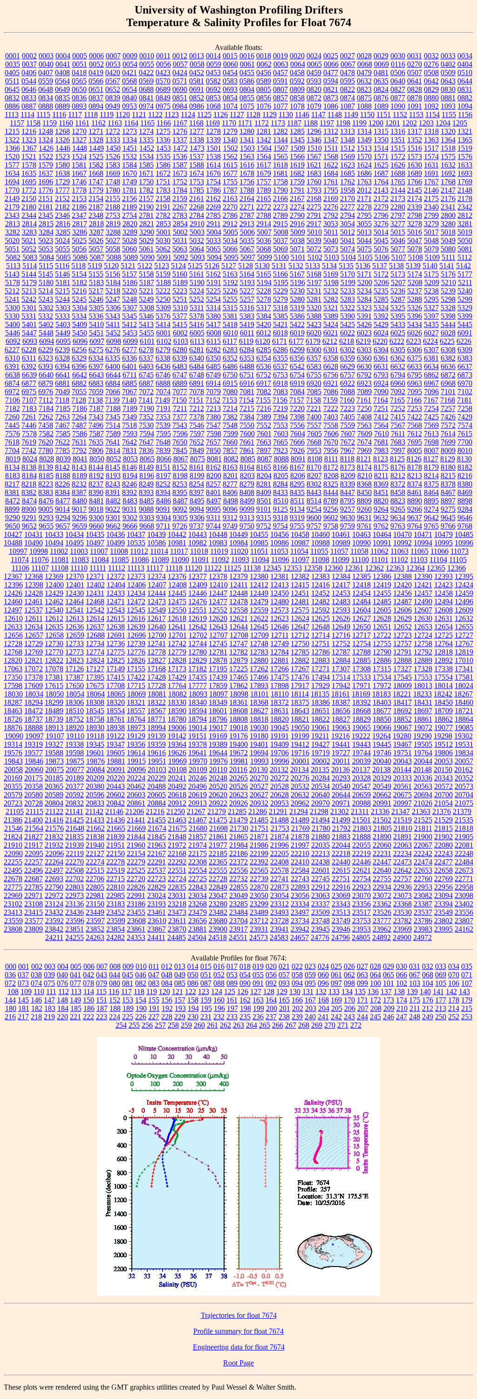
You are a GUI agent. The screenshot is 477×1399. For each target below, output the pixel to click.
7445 (12, 425)
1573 (414, 156)
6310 (12, 358)
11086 (140, 560)
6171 (279, 341)
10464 (382, 534)
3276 (381, 224)
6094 (46, 341)
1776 (45, 190)
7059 (96, 392)
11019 (219, 551)
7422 (414, 417)
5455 (146, 333)
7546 (196, 425)
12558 (238, 610)
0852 (196, 98)
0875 (364, 98)
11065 (419, 551)
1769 (464, 182)
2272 (263, 207)
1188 (310, 123)
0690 (179, 89)
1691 (431, 173)
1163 (115, 123)
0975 (163, 106)
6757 (347, 375)
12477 (218, 602)
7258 (464, 408)
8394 (163, 492)
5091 (164, 257)
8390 (96, 492)
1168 (196, 123)
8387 (79, 492)
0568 (129, 81)
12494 (443, 602)
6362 (397, 358)
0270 (414, 64)
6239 (62, 350)
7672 (347, 442)
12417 (341, 585)
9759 (347, 526)
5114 (29, 266)
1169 (212, 123)
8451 (381, 492)
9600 (314, 518)
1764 (381, 182)
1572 (397, 156)
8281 (263, 484)
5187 (146, 282)
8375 (431, 484)
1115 (43, 114)
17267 (300, 669)
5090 (147, 257)
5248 (129, 299)
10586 (156, 543)
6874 (12, 383)
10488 (13, 543)
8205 (280, 476)
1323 (28, 140)
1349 (364, 140)
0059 (213, 64)
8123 (380, 459)
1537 (196, 156)
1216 (28, 131)
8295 (297, 484)
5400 (12, 324)
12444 (156, 593)
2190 (146, 207)
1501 (213, 148)
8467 (448, 492)
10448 (218, 534)
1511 (331, 148)
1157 (17, 123)
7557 (314, 425)
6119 (246, 341)
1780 (112, 190)
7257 (448, 408)
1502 (230, 148)
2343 (12, 215)
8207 (314, 476)
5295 (431, 299)
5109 (432, 257)
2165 (263, 198)
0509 (448, 73)
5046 (397, 240)
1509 (297, 148)
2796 (381, 215)
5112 (464, 257)
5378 (196, 316)
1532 (129, 156)
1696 (45, 182)
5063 (179, 249)
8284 (280, 484)
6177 (296, 341)
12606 (402, 610)
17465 (238, 677)
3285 (62, 232)
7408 (364, 417)
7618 (12, 442)
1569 (347, 156)
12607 (423, 610)
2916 (297, 224)
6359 (347, 358)
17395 (95, 677)
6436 (163, 366)
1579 (45, 165)
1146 (302, 114)
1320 (448, 131)
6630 (364, 366)
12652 (402, 627)
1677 (230, 173)
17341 (464, 669)
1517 (431, 148)
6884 (112, 383)
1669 (112, 173)
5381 (230, 316)
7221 (314, 408)
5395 (397, 316)
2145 (414, 190)
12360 (333, 568)
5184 (113, 282)
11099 (340, 560)
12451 (300, 593)
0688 (146, 89)
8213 (414, 476)
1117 (75, 114)
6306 (414, 350)
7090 (381, 392)
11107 (40, 568)
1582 (96, 165)
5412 (129, 324)
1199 (359, 123)
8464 (431, 492)
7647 (146, 442)
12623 (279, 618)
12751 (320, 643)
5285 (381, 299)
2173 (397, 198)
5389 (330, 316)
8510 (280, 501)
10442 (177, 534)
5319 (297, 308)
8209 (348, 476)
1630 (414, 165)
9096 (230, 509)
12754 (361, 643)
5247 (112, 299)
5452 (113, 333)
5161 (196, 274)
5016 (414, 232)
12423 (443, 585)
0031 (414, 56)
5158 (146, 274)
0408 (62, 73)
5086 (80, 257)
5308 (146, 308)
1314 (364, 131)
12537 (33, 610)
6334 (96, 358)
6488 (246, 366)
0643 (448, 81)
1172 (261, 123)
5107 (398, 257)
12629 (402, 618)
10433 (54, 534)
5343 (112, 316)
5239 (448, 291)
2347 (79, 215)
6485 (213, 366)
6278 (146, 350)
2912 (230, 224)
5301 (29, 308)
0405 (12, 73)
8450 (364, 492)
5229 (280, 291)
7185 (62, 408)
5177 (464, 274)
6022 (347, 333)
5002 (180, 232)
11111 (97, 568)
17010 (464, 660)
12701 (177, 635)
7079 (213, 392)
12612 (54, 618)
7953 (314, 450)
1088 (364, 106)
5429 (381, 324)
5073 (330, 249)
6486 (230, 366)
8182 (464, 467)
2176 (448, 198)
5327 (431, 308)
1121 (139, 114)
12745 (218, 643)
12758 (423, 643)
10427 (13, 534)
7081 (246, 392)
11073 (459, 551)
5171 (364, 274)
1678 (246, 173)
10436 (115, 534)
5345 (129, 316)
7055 (79, 392)
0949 (112, 106)
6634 (431, 366)
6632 (397, 366)
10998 (38, 551)
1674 (196, 173)
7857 (230, 450)
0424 (179, 73)
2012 (364, 190)
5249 (146, 299)
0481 (381, 73)
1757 (263, 182)
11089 (160, 560)
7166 (414, 400)
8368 (364, 484)
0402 (448, 64)
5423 (314, 324)
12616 (136, 618)
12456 (402, 593)
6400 (112, 366)
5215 (62, 291)
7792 (79, 450)
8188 (62, 476)
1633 (464, 165)
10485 (464, 534)
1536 (179, 156)
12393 (443, 576)
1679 (263, 173)
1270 (79, 131)
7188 (113, 408)
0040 (46, 64)
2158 (163, 198)
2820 (130, 224)
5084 (46, 257)
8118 (347, 459)
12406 (136, 585)
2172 (381, 198)
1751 (163, 182)
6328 (62, 358)
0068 (364, 64)
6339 (179, 358)
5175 (431, 274)
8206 (297, 476)
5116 (62, 266)
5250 (163, 299)
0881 (448, 98)
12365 (436, 568)
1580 (62, 165)
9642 (431, 518)
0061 (247, 64)
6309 (464, 350)
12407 (157, 585)
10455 (259, 534)
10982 (197, 543)
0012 (179, 56)
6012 (263, 333)
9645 (448, 518)
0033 (448, 56)
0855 (246, 98)
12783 (259, 652)
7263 (62, 417)
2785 (213, 215)
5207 (398, 282)
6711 (130, 375)
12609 (464, 610)
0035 (12, 64)
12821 (33, 660)
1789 (263, 190)
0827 (397, 89)
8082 (231, 459)
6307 (431, 350)
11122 (213, 568)
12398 (34, 585)
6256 (79, 350)
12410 (218, 585)
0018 (263, 56)
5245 (79, 299)
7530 (146, 425)
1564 (263, 156)
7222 (330, 408)
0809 (297, 89)
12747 (238, 643)
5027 (112, 240)
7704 (12, 450)
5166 (280, 274)
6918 (280, 383)
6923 (364, 383)
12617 (156, 618)
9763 (397, 526)
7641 (112, 442)
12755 (382, 643)
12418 (361, 585)
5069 (280, 249)
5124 (178, 266)
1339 (213, 140)
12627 (361, 618)
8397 (196, 492)
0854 (230, 98)
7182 (12, 408)
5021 (28, 240)
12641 (177, 627)
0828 (414, 89)
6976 (45, 392)
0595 (347, 81)
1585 (146, 165)
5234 (364, 291)
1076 (263, 106)
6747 (179, 375)
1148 (334, 114)
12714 (320, 635)
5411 (113, 324)
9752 (263, 526)
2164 (246, 198)
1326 (62, 140)
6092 (13, 341)
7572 (448, 425)
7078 (196, 392)
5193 (247, 282)
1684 (330, 173)
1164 (131, 123)
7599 (230, 434)
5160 (179, 274)
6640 (46, 375)
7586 (79, 434)
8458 (397, 492)
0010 (146, 56)
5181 (62, 282)
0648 (45, 89)
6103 (180, 341)
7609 (364, 434)
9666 (130, 526)
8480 (79, 501)
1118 (91, 114)
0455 (246, 73)
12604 (361, 610)
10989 (341, 543)
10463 (361, 534)
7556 (297, 425)
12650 (361, 627)
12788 (361, 652)
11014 (159, 551)
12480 (279, 602)
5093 (197, 257)
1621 (314, 165)
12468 (95, 602)
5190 (197, 282)
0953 (129, 106)
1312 (330, 131)
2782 (163, 215)
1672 (163, 173)
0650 (79, 89)
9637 (414, 518)
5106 (382, 257)
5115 (46, 266)
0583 (230, 81)
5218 (112, 291)
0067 (348, 64)
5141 (446, 266)
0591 (280, 81)
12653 (423, 627)
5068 (263, 249)
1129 (269, 114)
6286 (280, 350)
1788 (246, 190)
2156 (129, 198)
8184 (29, 476)
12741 (156, 643)
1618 (280, 165)
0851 (179, 98)
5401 (29, 324)
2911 (213, 224)
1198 (343, 123)
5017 (431, 232)
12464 (74, 602)
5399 (464, 316)
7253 (414, 408)
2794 (347, 215)
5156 (112, 274)
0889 (62, 106)
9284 (464, 509)
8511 (297, 501)
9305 (180, 518)
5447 (29, 333)
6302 (347, 350)
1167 (180, 123)
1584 (129, 165)
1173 (278, 123)
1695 (28, 182)
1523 (62, 156)
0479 (364, 73)
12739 (136, 643)
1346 (314, 140)
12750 (300, 643)
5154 (79, 274)
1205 (459, 123)
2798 (414, 215)
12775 (115, 652)
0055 (146, 64)
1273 (129, 131)
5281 (314, 299)
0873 (330, 98)
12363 (395, 568)
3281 (464, 224)
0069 (381, 64)
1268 (62, 131)
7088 (347, 392)
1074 (230, 106)
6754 (297, 375)
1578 (28, 165)
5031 (179, 240)
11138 (252, 568)
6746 (163, 375)
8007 (431, 450)
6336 (129, 358)
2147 (448, 190)
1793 (314, 190)
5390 (347, 316)
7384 (246, 417)
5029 (146, 240)
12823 (74, 660)
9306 (197, 518)
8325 (330, 484)
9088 (146, 509)
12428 (33, 593)
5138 (396, 266)
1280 (246, 131)
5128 (245, 266)
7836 (146, 450)
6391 (12, 366)
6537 (280, 366)
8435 (297, 492)
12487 (402, 602)
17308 (361, 669)
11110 (79, 568)
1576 (464, 156)
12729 (33, 643)
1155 (449, 114)
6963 (414, 383)
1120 (123, 114)
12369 (54, 576)
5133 (312, 266)
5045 (381, 240)
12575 (300, 610)
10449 (238, 534)
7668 (314, 442)
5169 (330, 274)
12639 (136, 627)
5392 (381, 316)
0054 (130, 64)
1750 (146, 182)
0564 (62, 81)
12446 (197, 593)
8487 (180, 501)
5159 (163, 274)
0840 (129, 98)
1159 (49, 123)
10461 (341, 534)
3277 (397, 224)
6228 (28, 350)
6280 (179, 350)
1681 (280, 173)
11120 (193, 568)
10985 (259, 543)
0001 (12, 56)
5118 (78, 266)
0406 (28, 73)
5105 (365, 257)
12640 (156, 627)
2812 (464, 215)
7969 (364, 450)
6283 (230, 350)
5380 (213, 316)
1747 (96, 182)
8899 (12, 509)
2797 (397, 215)
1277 (196, 131)
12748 (259, 643)
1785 (196, 190)
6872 (448, 375)
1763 (364, 182)
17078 (54, 669)
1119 (107, 114)
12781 (218, 652)
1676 (213, 173)
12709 (259, 635)
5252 (196, 299)
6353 (246, 358)
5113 (13, 266)
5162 (213, 274)
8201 (230, 476)
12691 (116, 635)
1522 (45, 156)
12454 (361, 593)
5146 (62, 274)
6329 (79, 358)
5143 (12, 274)
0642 (431, 81)
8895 (431, 501)
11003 (79, 551)
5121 (128, 266)
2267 (179, 207)
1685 (347, 173)
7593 (130, 434)
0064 (297, 64)
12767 (464, 643)
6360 (364, 358)
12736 (115, 643)
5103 (331, 257)
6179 (313, 341)
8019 (13, 459)
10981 (177, 543)
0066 (331, 64)
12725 (443, 635)
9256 (330, 509)
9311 (213, 518)
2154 (96, 198)
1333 (112, 140)
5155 (96, 274)
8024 (29, 459)
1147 (318, 114)
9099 (246, 509)
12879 (238, 660)
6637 (464, 366)
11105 (458, 560)
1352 (414, 140)
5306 (113, 308)
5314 (213, 308)
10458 (300, 534)
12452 (320, 593)
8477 (62, 501)
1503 (247, 148)
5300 (12, 308)
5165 (263, 274)
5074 (347, 249)
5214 (45, 291)
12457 (423, 593)
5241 (12, 299)
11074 (20, 560)
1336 (163, 140)
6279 (163, 350)
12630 (423, 618)
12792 (423, 652)
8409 (263, 492)
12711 (280, 635)
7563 (364, 425)
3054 (347, 224)
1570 (364, 156)
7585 (62, 434)
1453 (163, 148)
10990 (361, 543)
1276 (179, 131)
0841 (146, 98)
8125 (397, 459)
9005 (45, 509)
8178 (414, 467)
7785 (62, 450)
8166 (280, 467)
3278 (414, 224)
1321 (464, 131)
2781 (146, 215)
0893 (79, 106)
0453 (213, 73)
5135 (346, 266)
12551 (197, 610)
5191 (213, 282)
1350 (381, 140)
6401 (129, 366)
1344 (280, 140)
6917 (263, 383)
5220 (129, 291)
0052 (96, 64)
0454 (230, 73)
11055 (319, 551)
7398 (297, 417)
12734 (95, 643)
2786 (230, 215)
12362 (374, 568)
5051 (12, 249)
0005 (79, 56)
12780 (197, 652)
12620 (218, 618)
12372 (115, 576)
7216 (263, 408)
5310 (180, 308)
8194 (130, 476)
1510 (314, 148)
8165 (263, 467)
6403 (146, 366)
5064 (196, 249)
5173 (397, 274)
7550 (246, 425)
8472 (12, 501)
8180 (448, 467)
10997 (18, 551)
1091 (414, 106)
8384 (62, 492)
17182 (197, 669)
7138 (95, 400)
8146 (129, 467)
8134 (12, 467)
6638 (12, 375)
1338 (196, 140)
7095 (414, 392)
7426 (448, 417)
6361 (381, 358)
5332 (45, 316)
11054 (299, 551)
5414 (163, 324)
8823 (397, 501)
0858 (297, 98)
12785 (300, 652)
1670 (129, 173)
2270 (230, 207)
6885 (129, 383)
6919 (297, 383)
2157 (146, 198)
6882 (79, 383)
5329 (464, 308)
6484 (196, 366)
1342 (263, 140)
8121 (363, 459)
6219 (363, 341)
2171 (364, 198)
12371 (95, 576)
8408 (246, 492)
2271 (246, 207)
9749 (230, 526)
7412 (381, 417)
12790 (382, 652)
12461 (33, 602)
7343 (96, 417)
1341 (246, 140)
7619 (28, 442)
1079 (314, 106)
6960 (397, 383)
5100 (281, 257)
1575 (448, 156)
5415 (179, 324)
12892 (443, 660)
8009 (448, 450)
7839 (163, 450)
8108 (314, 459)
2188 (112, 207)
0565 (79, 81)
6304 (381, 350)
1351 (397, 140)
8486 (163, 501)
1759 (297, 182)
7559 (347, 425)
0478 (347, 73)
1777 (62, 190)
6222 (396, 341)
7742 (28, 450)
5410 (96, 324)
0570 (163, 81)
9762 (381, 526)
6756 (330, 375)
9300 (96, 518)
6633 (414, 366)
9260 (364, 509)
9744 (213, 526)
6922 (347, 383)
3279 (431, 224)
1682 (297, 173)
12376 (177, 576)
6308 (448, 350)
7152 (212, 400)
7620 (45, 442)
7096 (431, 392)
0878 (414, 98)
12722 (382, 635)
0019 (280, 56)
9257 (347, 509)
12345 (272, 568)
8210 (364, 476)
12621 (238, 618)
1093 (448, 106)
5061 (146, 249)
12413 (279, 585)
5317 (263, 308)
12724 (423, 635)
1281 (263, 131)
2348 (96, 215)
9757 (314, 526)
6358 (330, 358)
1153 (416, 114)
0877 (397, 98)
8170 (314, 467)
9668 (146, 526)
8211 (381, 476)
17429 (177, 677)
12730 (54, 643)
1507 (280, 148)
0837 (96, 98)
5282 (330, 299)
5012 (347, 232)
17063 (13, 669)
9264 (381, 509)
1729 (62, 182)
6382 (448, 358)
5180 (46, 282)
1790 (280, 190)
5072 (314, 249)
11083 (80, 560)
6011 (247, 333)
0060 (230, 64)
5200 (364, 282)
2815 (46, 224)
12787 (341, 652)
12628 (382, 618)
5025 (79, 240)
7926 (297, 450)
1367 (29, 148)
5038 (297, 240)
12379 (238, 576)
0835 (62, 98)
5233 (347, 291)
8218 (28, 484)
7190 (146, 408)
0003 (46, 56)
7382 (230, 417)
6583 (314, 366)
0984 (179, 106)
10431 (33, 534)
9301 (113, 518)
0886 (12, 106)
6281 (196, 350)
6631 (381, 366)
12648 (320, 627)
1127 (237, 114)
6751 (246, 375)
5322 (347, 308)
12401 (75, 585)
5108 (415, 257)
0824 (381, 89)
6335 (112, 358)
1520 (12, 156)
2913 (246, 224)
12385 (361, 576)
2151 (45, 198)
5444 (448, 324)
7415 (397, 417)
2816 (62, 224)
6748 (196, 375)
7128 (78, 400)
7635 (96, 442)
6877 (28, 383)
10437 (136, 534)
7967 (347, 450)
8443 (314, 492)
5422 (297, 324)
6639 (29, 375)
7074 (163, 392)
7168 (447, 400)
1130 (286, 114)
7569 (431, 425)
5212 (12, 291)
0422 (146, 73)
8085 (247, 459)
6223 (413, 341)
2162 (213, 198)
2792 (330, 215)
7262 (45, 417)
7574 (464, 425)
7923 (280, 450)
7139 (112, 400)
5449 (62, 333)
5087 (96, 257)
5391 (364, 316)
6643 (96, 375)
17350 (13, 677)
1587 (179, 165)
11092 (220, 560)
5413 (146, 324)
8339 (347, 484)
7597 (197, 434)
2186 (79, 207)
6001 (163, 333)
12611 (34, 618)
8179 (431, 467)
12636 (74, 627)
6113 (197, 341)
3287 (96, 232)
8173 (347, 467)
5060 (129, 249)
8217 (12, 484)
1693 (464, 173)
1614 (213, 165)
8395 (179, 492)
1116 (59, 114)
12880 (259, 660)
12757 (402, 643)
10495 (74, 543)
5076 (381, 249)
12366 (456, 568)
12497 (13, 610)
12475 (177, 602)
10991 (382, 543)
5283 (347, 299)
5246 (96, 299)
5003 (197, 232)
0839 (112, 98)
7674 (364, 442)
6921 (330, 383)
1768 (448, 182)
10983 (218, 543)
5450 (79, 333)
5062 (163, 249)
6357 (314, 358)
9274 (431, 509)
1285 (297, 131)
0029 (381, 56)
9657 (62, 526)
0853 (213, 98)
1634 (12, 173)
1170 (229, 123)
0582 (213, 81)
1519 (464, 148)
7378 (196, 417)
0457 (280, 73)
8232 (79, 484)
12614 (95, 618)
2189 (129, 207)
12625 (320, 618)
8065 (147, 459)
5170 (347, 274)
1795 (330, 190)
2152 (62, 198)
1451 (130, 148)
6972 (12, 392)
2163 (230, 198)
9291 (29, 518)
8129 (447, 459)
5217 (96, 291)
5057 (96, 249)
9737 (196, 526)
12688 (95, 635)
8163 (230, 467)
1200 (375, 123)
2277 (347, 207)
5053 (45, 249)
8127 (430, 459)
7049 (62, 392)
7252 (397, 408)
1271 (96, 131)
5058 (112, 249)
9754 (280, 526)
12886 (382, 660)
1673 (179, 173)
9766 (448, 526)
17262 (259, 669)
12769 (33, 652)
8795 (347, 501)
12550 (177, 610)
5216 (79, 291)
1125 (204, 114)
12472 (136, 602)
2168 (314, 198)
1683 (314, 173)
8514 (314, 501)
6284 (246, 350)
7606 (331, 434)
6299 (297, 350)
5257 (246, 299)
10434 (74, 534)
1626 (397, 165)
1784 (179, 190)
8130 (464, 459)
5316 (246, 308)
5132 (295, 266)
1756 (246, 182)
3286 (79, 232)
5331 (28, 316)
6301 (330, 350)
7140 (129, 400)
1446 (62, 148)
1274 (146, 131)
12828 (177, 660)
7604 (297, 434)
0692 (213, 89)
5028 (129, 240)
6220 (380, 341)
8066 (164, 459)
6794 (397, 375)
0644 (464, 81)
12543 (115, 610)
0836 (79, 98)
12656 (13, 635)
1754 (213, 182)
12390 (423, 576)
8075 (197, 459)
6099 (130, 341)
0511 (12, 81)
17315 (382, 669)
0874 (347, 98)
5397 (431, 316)
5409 (79, 324)
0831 (464, 89)
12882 (300, 660)
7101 (448, 392)
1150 (367, 114)
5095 (231, 257)
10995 (443, 543)
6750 (230, 375)
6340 (196, 358)
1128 (253, 114)
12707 (218, 635)
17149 (115, 669)
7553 (280, 425)
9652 (29, 526)
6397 (96, 366)
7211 (180, 408)
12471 (115, 602)
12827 (156, 660)
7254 (431, 408)
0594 (330, 81)
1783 (163, 190)
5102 (314, 257)
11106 (20, 568)
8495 (197, 501)
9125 (280, 509)
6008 (213, 333)
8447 (347, 492)
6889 (179, 383)
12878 (218, 660)
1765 (397, 182)
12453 (341, 593)
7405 (347, 417)
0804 (246, 89)
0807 (280, 89)
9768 (464, 526)
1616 (246, 165)
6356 (297, 358)
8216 (464, 476)
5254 (213, 299)
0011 (163, 56)
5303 (62, 308)
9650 (12, 526)
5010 (314, 232)
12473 (156, 602)
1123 (171, 114)
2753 (112, 215)
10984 (238, 543)
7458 (45, 425)
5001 (163, 232)
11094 (260, 560)
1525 (96, 156)
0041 (62, 64)
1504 (264, 148)
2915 (280, 224)
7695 (414, 442)
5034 (230, 240)
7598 (213, 434)
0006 (96, 56)
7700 (464, 442)
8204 (264, 476)
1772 (28, 190)
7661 (246, 442)
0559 (45, 81)
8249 (146, 484)
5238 (431, 291)
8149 (146, 467)
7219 (280, 408)
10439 (156, 534)
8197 (163, 476)
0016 (246, 56)
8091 (298, 459)
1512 (347, 148)
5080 (448, 249)
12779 (177, 652)
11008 (119, 551)
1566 (297, 156)
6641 (62, 375)
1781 (129, 190)
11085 (120, 560)
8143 (79, 467)
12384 (341, 576)
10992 (402, 543)
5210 (448, 282)
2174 (414, 198)
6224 (430, 341)
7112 (46, 400)
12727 (464, 635)
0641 (414, 81)
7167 (430, 400)
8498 (230, 501)
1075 (246, 106)
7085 (314, 392)
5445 (464, 324)
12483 (341, 602)
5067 (246, 249)
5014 (381, 232)
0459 (314, 73)
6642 (79, 375)
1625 (381, 165)
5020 (12, 240)
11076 (40, 560)
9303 (146, 518)
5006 (247, 232)
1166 (164, 123)
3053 (330, 224)
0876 (381, 98)
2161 (196, 198)
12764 (443, 643)
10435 (95, 534)
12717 (361, 635)
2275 (314, 207)
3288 (113, 232)
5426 (364, 324)
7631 (79, 442)
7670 (330, 442)
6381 (431, 358)
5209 (431, 282)
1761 (330, 182)
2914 (263, 224)
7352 (146, 417)
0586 (246, 81)
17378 (33, 677)
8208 (331, 476)
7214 (230, 408)
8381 (12, 492)
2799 (431, 215)
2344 (28, 215)
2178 (464, 198)
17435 (197, 677)
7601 (264, 434)
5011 (331, 232)
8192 (96, 476)
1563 (246, 156)
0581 (196, 81)
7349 (129, 417)
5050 (464, 240)
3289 (130, 232)
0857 (280, 98)
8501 (264, 501)
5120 (111, 266)
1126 (220, 114)
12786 (320, 652)
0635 (381, 81)
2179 (12, 207)
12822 (54, 660)
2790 (297, 215)
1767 (431, 182)
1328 (96, 140)
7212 (196, 408)
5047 (414, 240)
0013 (196, 56)
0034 (464, 56)
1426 (46, 148)
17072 (33, 669)
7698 (431, 442)
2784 (196, 215)
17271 (320, 669)
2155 (112, 198)
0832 (12, 98)
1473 (197, 148)
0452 (196, 73)
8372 (397, 484)
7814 (112, 450)
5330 (12, 316)
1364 (448, 140)
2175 (431, 198)
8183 (12, 476)
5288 (414, 299)
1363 (431, 140)
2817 (79, 224)
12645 (259, 627)
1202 (409, 123)
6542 (297, 366)
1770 (12, 190)
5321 (330, 308)
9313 (246, 518)
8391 (112, 492)
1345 (297, 140)
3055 (364, 224)
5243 (45, 299)
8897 (448, 501)
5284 (364, 299)
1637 (45, 173)
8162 (213, 467)
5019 (464, 232)
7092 (397, 392)
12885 (361, 660)
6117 (230, 341)
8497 (213, 501)
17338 (443, 669)
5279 (280, 299)
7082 (263, 392)
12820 (13, 660)
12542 (95, 610)
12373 (136, 576)
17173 (177, 669)
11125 (232, 568)
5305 (96, 308)
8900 (28, 509)
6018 (280, 333)
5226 (230, 291)
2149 (12, 198)
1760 (314, 182)
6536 (263, 366)
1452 (146, 148)
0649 (62, 89)
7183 (29, 408)
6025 (397, 333)
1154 (432, 114)
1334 (129, 140)
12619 (197, 618)
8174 (364, 467)
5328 (448, 308)
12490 (423, 602)
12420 (402, 585)
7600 (247, 434)
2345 (45, 215)
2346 (62, 215)
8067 (180, 459)
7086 (330, 392)
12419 (382, 585)
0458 (297, 73)
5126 (211, 266)
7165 (397, 400)
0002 (29, 56)
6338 (163, 358)
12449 (259, 593)
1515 (397, 148)
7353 (163, 417)
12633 (13, 627)
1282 (280, 131)
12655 (464, 627)
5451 (96, 333)
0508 (431, 73)
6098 (113, 341)
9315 (263, 518)
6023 (364, 333)
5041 (347, 240)
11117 (155, 568)
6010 (230, 333)
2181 (45, 207)
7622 (62, 442)
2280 (397, 207)
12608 (443, 610)
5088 (113, 257)
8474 (29, 501)
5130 (262, 266)
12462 (54, 602)
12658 (54, 635)
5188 (163, 282)
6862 (431, 375)
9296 (79, 518)
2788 (263, 215)
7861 (246, 450)
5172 (381, 274)
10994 (423, 543)
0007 (113, 56)
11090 (180, 560)
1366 (12, 148)
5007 (264, 232)
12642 (197, 627)
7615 (464, 434)
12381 (279, 576)
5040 (330, 240)
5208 (415, 282)
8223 (45, 484)
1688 (397, 173)
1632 (448, 165)
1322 (12, 140)
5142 (463, 266)
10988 (320, 543)
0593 (314, 81)
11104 (438, 560)
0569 (146, 81)
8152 (179, 467)
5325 (397, 308)
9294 (62, 518)
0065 (314, 64)
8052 (113, 459)
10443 (197, 534)
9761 (364, 526)
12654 (443, 627)
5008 (280, 232)
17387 (74, 677)
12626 (341, 618)
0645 (12, 89)
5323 (364, 308)
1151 (383, 114)
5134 (329, 266)
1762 (347, 182)
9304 (163, 518)
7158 (313, 400)
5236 (397, 291)
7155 (263, 400)
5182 (79, 282)
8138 (28, 467)
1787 (230, 190)
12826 (136, 660)
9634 (397, 518)
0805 (263, 89)
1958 (347, 190)
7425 (431, 417)
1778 (79, 190)
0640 (397, 81)
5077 (397, 249)
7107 (29, 400)
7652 (196, 442)
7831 (129, 450)
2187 (96, 207)
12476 (197, 602)
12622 (259, 618)
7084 (297, 392)
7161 (363, 400)
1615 (230, 165)
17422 (136, 677)
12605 (382, 610)
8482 (113, 501)
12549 (156, 610)
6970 (464, 383)
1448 (79, 148)
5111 (449, 257)
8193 (113, 476)
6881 (62, 383)
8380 (464, 484)
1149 (351, 114)
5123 (161, 266)
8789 (330, 501)
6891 (196, 383)
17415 (115, 677)
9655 (46, 526)
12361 (354, 568)
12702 (198, 635)
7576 (12, 434)
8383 (45, 492)
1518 (448, 148)
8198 (180, 476)
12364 (415, 568)
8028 (46, 459)
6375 (414, 358)
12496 (464, 602)
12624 (300, 618)
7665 (280, 442)
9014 (62, 509)
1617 (263, 165)
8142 (62, 467)
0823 (364, 89)
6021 (330, 333)
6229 (45, 350)
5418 (230, 324)
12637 (95, 627)
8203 (247, 476)
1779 (96, 190)
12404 (116, 585)
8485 (146, 501)
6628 (330, 366)
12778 (156, 652)
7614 (448, 434)
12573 (279, 610)
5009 (297, 232)
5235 (381, 291)
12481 (300, 602)
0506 (397, 73)
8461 (414, 492)
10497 (95, 543)
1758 (280, 182)
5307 (130, 308)
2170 (347, 198)
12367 (13, 576)
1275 (163, 131)
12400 (54, 585)
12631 (443, 618)
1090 (397, 106)
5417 (213, 324)
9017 (79, 509)
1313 (347, 131)
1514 (381, 148)
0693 (230, 89)
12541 (74, 610)
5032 (196, 240)
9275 (448, 509)
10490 (33, 543)
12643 (218, 627)
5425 (347, 324)
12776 (136, 652)
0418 (79, 73)
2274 (297, 207)
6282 (213, 350)
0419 (96, 73)
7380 (213, 417)
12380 (259, 576)
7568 (414, 425)
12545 (136, 610)
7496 (96, 425)
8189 (79, 476)
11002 (59, 551)
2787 (246, 215)
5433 (397, 324)
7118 (62, 400)
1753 (196, 182)
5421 (280, 324)
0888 (45, 106)
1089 (381, 106)
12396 (13, 585)
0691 (196, 89)
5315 (230, 308)
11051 (259, 551)
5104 (348, 257)
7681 (381, 442)
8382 (28, 492)
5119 (95, 266)
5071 (297, 249)
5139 (413, 266)
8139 (45, 467)
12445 (177, 593)
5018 (448, 232)
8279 (246, 484)
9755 (297, 526)
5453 (130, 333)
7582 (46, 434)
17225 (238, 669)
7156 (280, 400)
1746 (79, 182)
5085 (63, 257)
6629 (347, 366)
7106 (12, 400)
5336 (96, 316)
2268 (196, 207)
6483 (179, 366)
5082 (13, 257)
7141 (145, 400)
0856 (263, 98)
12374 (156, 576)
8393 (146, 492)
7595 (163, 434)
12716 (341, 635)
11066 (439, 551)
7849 (196, 450)
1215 (12, 131)
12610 (13, 618)
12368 (33, 576)
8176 (397, 467)
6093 (29, 341)
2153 (79, 198)
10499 (115, 543)
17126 (74, 669)
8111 (331, 459)
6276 (112, 350)
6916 (246, 383)
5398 (448, 316)
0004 (62, 56)
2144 (397, 190)
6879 (45, 383)
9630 (347, 518)
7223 (347, 408)
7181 (464, 400)
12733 (74, 643)
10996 (464, 543)
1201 (392, 123)
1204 (443, 123)
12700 (157, 635)
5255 (230, 299)
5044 (364, 240)
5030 (163, 240)
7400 (314, 417)
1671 (146, 173)
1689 (414, 173)
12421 (423, 585)
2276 (330, 207)
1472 (180, 148)
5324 (381, 308)
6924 (381, 383)
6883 (96, 383)
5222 (163, 291)
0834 (45, 98)
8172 (330, 467)
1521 (28, 156)
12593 (341, 610)
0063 (280, 64)
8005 (414, 450)
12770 (54, 652)
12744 (197, 643)
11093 (240, 560)
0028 (364, 56)
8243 (112, 484)
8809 (364, 501)
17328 (423, 669)
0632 (364, 81)
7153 (229, 400)
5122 (144, 266)
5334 (79, 316)
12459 (464, 593)
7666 (297, 442)
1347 (330, 140)
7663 (263, 442)
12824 (95, 660)
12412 (259, 585)
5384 (263, 316)
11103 (419, 560)
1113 (12, 114)
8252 (163, 484)
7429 (464, 417)
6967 (431, 383)
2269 (213, 207)
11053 (279, 551)
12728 (13, 643)
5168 (314, 274)
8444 (330, 492)
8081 (214, 459)
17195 (218, 669)
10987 (300, 543)
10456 (279, 534)
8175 (381, 467)
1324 (45, 140)
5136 (362, 266)
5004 (213, 232)
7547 (213, 425)
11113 (135, 568)
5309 (163, 308)
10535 (136, 543)
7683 (397, 442)
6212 (329, 341)
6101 (147, 341)
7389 (263, 417)
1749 (129, 182)
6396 (79, 366)
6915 (230, 383)
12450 (279, 593)
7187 (96, 408)
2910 (197, 224)
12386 (382, 576)
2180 (28, 207)
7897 (263, 450)
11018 (199, 551)
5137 (379, 266)
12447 (218, 593)
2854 (180, 224)
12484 (361, 602)
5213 (28, 291)
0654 (129, 89)
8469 (464, 492)
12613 (74, 618)
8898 (464, 501)
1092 (431, 106)
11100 (360, 560)
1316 (397, 131)
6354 (263, 358)
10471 (423, 534)
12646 (279, 627)
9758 (330, 526)
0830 (448, 89)
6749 (213, 375)
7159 (330, 400)
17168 (156, 669)
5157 (129, 274)
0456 (263, 73)
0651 (96, 89)
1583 (112, 165)
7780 (45, 450)
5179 (29, 282)
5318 (280, 308)
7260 (12, 417)
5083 (29, 257)
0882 (464, 98)
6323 (45, 358)
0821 (330, 89)
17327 (402, 669)
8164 (246, 467)
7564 (381, 425)
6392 (28, 366)
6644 (113, 375)
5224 (196, 291)
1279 (230, 131)
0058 (197, 64)
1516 (414, 148)
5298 (448, 299)
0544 (28, 81)
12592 (320, 610)
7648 (163, 442)
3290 (146, 232)
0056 (163, 64)
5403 (62, 324)
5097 (247, 257)
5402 (46, 324)
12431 (95, 593)
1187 (294, 123)
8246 (129, 484)
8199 (197, 476)
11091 (200, 560)
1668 (96, 173)
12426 (13, 593)
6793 (381, 375)
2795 (364, 215)
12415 (300, 585)
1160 (66, 123)
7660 (230, 442)
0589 (263, 81)
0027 (347, 56)
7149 (162, 400)
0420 (112, 73)
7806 (96, 450)
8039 (63, 459)
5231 (314, 291)
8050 (96, 459)
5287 (397, 299)
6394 (62, 366)
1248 (45, 131)
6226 (464, 341)
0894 (96, 106)
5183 (96, 282)
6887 (146, 383)
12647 (300, 627)
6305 (397, 350)
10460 (320, 534)
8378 (448, 484)
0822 (347, 89)
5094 (214, 257)
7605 (314, 434)
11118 (174, 568)
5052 (28, 249)
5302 (46, 308)
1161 (82, 123)
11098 (320, 560)
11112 (116, 568)
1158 (33, 123)
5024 (62, 240)
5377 (179, 316)
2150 (28, 198)
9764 (414, 526)
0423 (163, 73)
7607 (348, 434)
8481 (96, 501)
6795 (414, 375)
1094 (464, 106)
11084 (100, 560)
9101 (263, 509)
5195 (280, 282)
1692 (448, 173)
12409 (198, 585)
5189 (180, 282)
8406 (230, 492)
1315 (381, 131)
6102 (164, 341)
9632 (381, 518)
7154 (246, 400)
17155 (136, 669)
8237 (96, 484)
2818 (96, 224)
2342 (464, 207)
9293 (46, 518)
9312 (230, 518)
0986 (196, 106)
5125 (195, 266)
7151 (196, 400)
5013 (364, 232)
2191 (163, 207)
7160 (347, 400)
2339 (414, 207)
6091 (464, 333)
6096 (80, 341)
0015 (230, 56)
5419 (246, 324)
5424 (330, 324)
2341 (448, 207)
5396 (414, 316)
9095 (213, 509)
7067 (129, 392)
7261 (28, 417)
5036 (263, 240)
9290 (12, 518)
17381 (54, 677)
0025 (330, 56)
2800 (448, 215)
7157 (296, 400)
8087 (264, 459)
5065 (213, 249)
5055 (62, 249)
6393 (45, 366)
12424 (464, 585)
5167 (297, 274)
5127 (228, 266)
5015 (397, 232)
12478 (238, 602)
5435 (431, 324)
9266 (414, 509)
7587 (96, 434)
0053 (113, 64)
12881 (279, 660)
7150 (179, 400)
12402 (95, 585)
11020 (239, 551)
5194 (264, 282)
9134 (297, 509)
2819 (113, 224)
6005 (197, 333)
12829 (197, 660)
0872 (314, 98)
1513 (364, 148)
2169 (330, 198)
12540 (54, 610)
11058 (359, 551)
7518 (129, 425)
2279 (381, 207)
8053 (130, 459)
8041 (80, 459)
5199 (348, 282)
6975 (28, 392)
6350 (213, 358)
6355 (280, 358)
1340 (230, 140)
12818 (443, 652)
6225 (447, 341)
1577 (12, 165)
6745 (146, 375)
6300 (314, 350)
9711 (163, 526)
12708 (239, 635)
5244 (62, 299)
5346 (146, 316)
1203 (426, 123)
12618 (177, 618)
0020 (297, 56)
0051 (79, 64)
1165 (147, 123)
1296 (314, 131)
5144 (28, 274)
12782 (238, 652)
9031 (129, 509)
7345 (112, 417)
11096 (280, 560)
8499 (247, 501)
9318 (280, 518)
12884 (341, 660)
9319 (297, 518)
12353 (292, 568)
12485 (382, 602)
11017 (179, 551)
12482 (320, 602)
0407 (45, 73)
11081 (60, 560)
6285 (263, 350)
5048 (431, 240)
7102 (464, 392)
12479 (259, 602)
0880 (431, 98)
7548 (230, 425)
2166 (280, 198)
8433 (280, 492)
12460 (13, 602)
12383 (320, 576)
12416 (320, 585)
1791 (297, 190)
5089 (130, 257)
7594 (146, 434)
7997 (397, 450)
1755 (230, 182)
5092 (180, 257)
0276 (431, 64)
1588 (196, 165)
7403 (330, 417)
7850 (213, 450)
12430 (74, 593)
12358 (313, 568)
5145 (45, 274)
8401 (213, 492)
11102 (399, 560)
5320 (314, 308)
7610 (381, 434)
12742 (177, 643)
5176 (448, 274)
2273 (280, 207)
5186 (130, 282)
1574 (431, 156)
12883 (320, 660)
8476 (46, 501)
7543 (179, 425)
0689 (163, 89)
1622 (330, 165)
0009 (130, 56)
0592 (297, 81)
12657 (34, 635)
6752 (263, 375)
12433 (115, 593)
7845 (179, 450)
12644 (238, 627)
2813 (12, 224)
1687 (381, 173)
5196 (297, 282)
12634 (33, 627)
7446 (28, 425)
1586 (163, 165)
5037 (280, 240)
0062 (264, 64)
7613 (431, 434)
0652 (112, 89)
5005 (230, 232)
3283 (29, 232)
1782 (146, 190)
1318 (431, 131)
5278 (263, 299)
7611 (398, 434)
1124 (188, 114)
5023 (45, 240)
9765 (431, 526)
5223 (179, 291)
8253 (179, 484)
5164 (246, 274)
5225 (213, 291)
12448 (238, 593)
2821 (146, 224)
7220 (297, 408)
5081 (464, 249)
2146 (431, 190)
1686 (364, 173)
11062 (379, 551)
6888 (163, 383)
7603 (280, 434)
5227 (246, 291)
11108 (59, 568)
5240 (464, 291)
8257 (213, 484)
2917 (314, 224)
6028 (448, 333)
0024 (314, 56)
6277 (129, 350)
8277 (230, 484)
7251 (381, 408)
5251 (179, 299)
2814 (29, 224)
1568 (330, 156)
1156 (465, 114)
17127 (95, 669)
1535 (163, 156)
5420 (263, 324)
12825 (115, 660)
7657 (213, 442)
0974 (146, 106)
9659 (79, 526)
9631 (364, 518)
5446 (12, 333)
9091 (163, 509)
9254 (314, 509)
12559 (259, 610)
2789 (280, 215)
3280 (448, 224)
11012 (139, 551)
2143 (381, 190)
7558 (330, 425)
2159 (179, 198)
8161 (196, 467)
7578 (29, 434)
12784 (279, 652)
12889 (423, 660)
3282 (12, 232)
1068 (213, 106)
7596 (180, 434)
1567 (314, 156)
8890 (414, 501)
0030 (397, 56)
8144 (96, 467)
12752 (341, 643)
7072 (146, 392)
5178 (12, 282)
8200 (213, 476)
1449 (96, 148)
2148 (464, 190)
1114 (27, 114)
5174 (414, 274)
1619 (297, 165)
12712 (300, 635)
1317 (414, 131)
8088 (281, 459)
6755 (314, 375)
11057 (339, 551)
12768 (13, 652)
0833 (28, 98)
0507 (414, 73)
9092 (179, 509)
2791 (314, 215)
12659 (75, 635)
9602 (330, 518)
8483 (130, 501)
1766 (414, 182)
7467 (62, 425)
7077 (179, 392)
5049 (448, 240)
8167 (297, 467)
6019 (297, 333)
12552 (218, 610)
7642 (129, 442)
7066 (112, 392)
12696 (136, 635)
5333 (62, 316)
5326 (414, 308)
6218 (346, 341)
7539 (163, 425)
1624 (364, 165)
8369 (381, 484)
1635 (28, 173)
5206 (381, 282)
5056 (79, 249)
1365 (464, 140)
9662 (113, 526)
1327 (79, 140)
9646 (464, 518)
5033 (213, 240)
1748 (112, 182)
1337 (179, 140)
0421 (129, 73)
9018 (96, 509)
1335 (146, 140)
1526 (112, 156)
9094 (196, 509)
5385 (280, 316)
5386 (297, 316)
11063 (399, 551)
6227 (12, 350)
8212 (397, 476)
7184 (46, 408)
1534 (146, 156)
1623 (347, 165)
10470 (402, 534)
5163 (230, 274)
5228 (263, 291)
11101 (379, 560)
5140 (429, 266)
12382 (300, 576)
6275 (96, 350)
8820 (381, 501)
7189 (130, 408)
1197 (327, 123)
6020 (314, 333)
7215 (246, 408)
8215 (448, 476)
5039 (314, 240)
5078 (414, 249)
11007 (99, 551)
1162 (98, 123)
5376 (163, 316)
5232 (330, 291)
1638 (62, 173)
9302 (130, 518)
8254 (196, 484)
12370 (74, 576)
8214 (431, 476)
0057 (180, 64)
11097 (300, 560)
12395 (464, 576)
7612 (414, 434)
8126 (414, 459)
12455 (382, 593)
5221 (146, 291)
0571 (179, 81)
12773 (74, 652)
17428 (156, 677)
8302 (314, 484)
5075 (364, 249)
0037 (29, 64)
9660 (96, 526)
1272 (112, 131)
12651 (382, 627)
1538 (213, 156)
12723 (402, 635)
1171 (245, 123)
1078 (297, 106)
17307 (341, 669)
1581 (79, 165)
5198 (331, 282)
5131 (279, 266)
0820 (314, 89)
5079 (431, 249)
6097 (96, 341)
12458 (443, 593)
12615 (115, 618)
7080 (230, 392)
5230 (297, 291)
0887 (28, 106)
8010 (464, 450)
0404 (464, 64)
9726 (179, 526)
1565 (280, 156)
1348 (347, 140)
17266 (279, 669)
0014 (213, 56)
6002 (180, 333)
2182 (62, 207)
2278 (364, 207)
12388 (402, 576)
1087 (347, 106)
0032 (431, 56)
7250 (364, 408)
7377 (179, 417)
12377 (197, 576)
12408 (177, 585)
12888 (402, 660)
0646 (28, 89)
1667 (79, 173)
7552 (263, 425)
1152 (400, 114)
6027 (431, 333)
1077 (280, 106)
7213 (213, 408)
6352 (230, 358)
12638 (115, 627)
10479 (443, 534)
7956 (330, 450)
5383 (246, 316)
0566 (96, 81)
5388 (314, 316)
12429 (54, 593)
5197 (314, 282)
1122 (155, 114)
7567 (397, 425)
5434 (414, 324)
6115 (213, 341)
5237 (414, 291)
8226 (62, 484)
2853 (163, 224)
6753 (280, 375)
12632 (464, 618)
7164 (380, 400)
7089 (364, 392)
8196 (146, 476)
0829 (431, 89)
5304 (79, 308)
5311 (197, 308)
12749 (279, 643)
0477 (330, 73)
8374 (414, 484)
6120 (262, 341)
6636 (448, 366)
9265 (397, 509)
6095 (63, 341)
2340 (431, 207)
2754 (129, 215)
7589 (113, 434)
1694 (12, 182)
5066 (230, 249)
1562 (230, 156)
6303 (364, 350)
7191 (163, 408)
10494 (54, 543)
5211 (465, 282)
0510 (464, 73)
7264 (79, 417)
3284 (46, 232)
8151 (163, 467)
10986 (279, 543)
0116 (398, 64)
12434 (136, 593)
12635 (54, 627)
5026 (96, 240)
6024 (381, 333)
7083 (280, 392)
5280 (297, 299)
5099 (264, 257)
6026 (414, 333)
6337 (146, 358)
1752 (179, 182)
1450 (113, 148)
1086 (330, 106)
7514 (112, 425)
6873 (464, 375)
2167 (297, 198)
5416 (196, 324)
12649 (341, 627)
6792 (364, 375)
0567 (112, 81)
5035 (246, 240)
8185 (46, 476)
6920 (314, 383)
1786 (213, 190)
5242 (28, 299)
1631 (431, 165)
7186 (79, 408)
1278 (213, 131)
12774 (95, 652)
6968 (448, 383)
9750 (246, 526)
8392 (129, 492)
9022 (112, 509)
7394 (280, 417)
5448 (46, 333)
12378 (218, 576)
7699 (448, 442)
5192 (230, 282)
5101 (298, 257)
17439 (218, 677)
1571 (381, 156)
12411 (239, 585)
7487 (79, 425)
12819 (464, 652)
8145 (112, 467)
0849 (163, 98)
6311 (29, 358)
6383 (464, 358)
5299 (464, 299)
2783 (179, 215)
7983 (381, 450)
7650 (179, 442)
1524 (79, 156)
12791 (402, 652)
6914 (213, 383)
